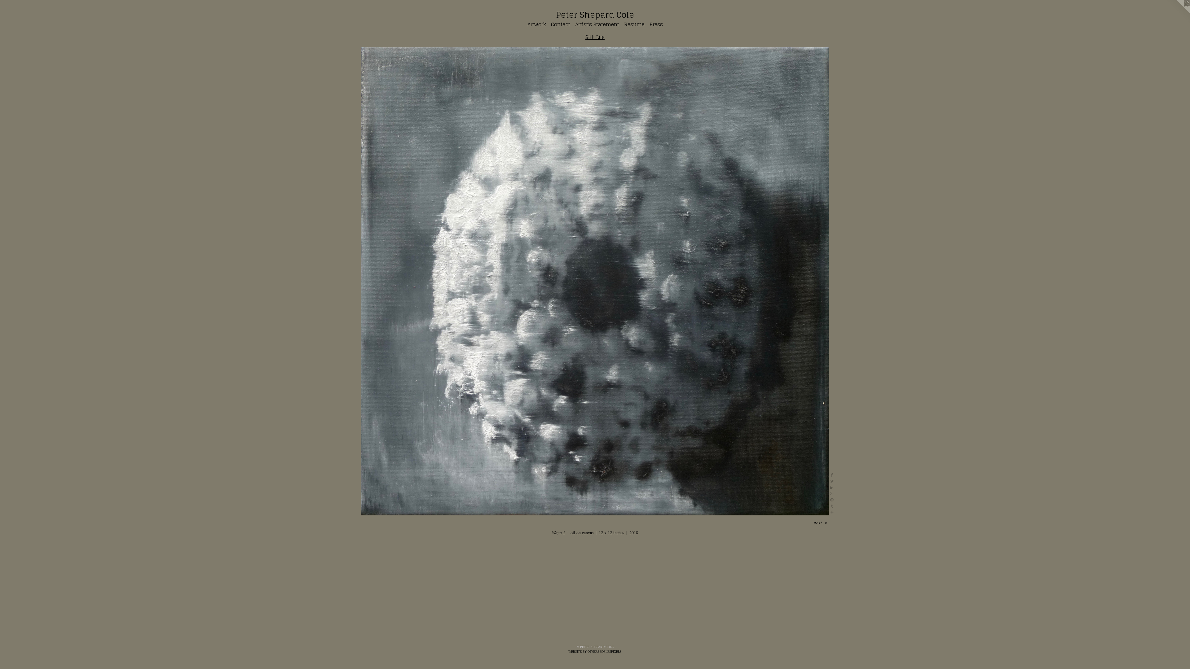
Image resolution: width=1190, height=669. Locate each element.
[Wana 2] (595, 281)
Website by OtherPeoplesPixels (595, 651)
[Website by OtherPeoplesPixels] (1177, 12)
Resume (634, 24)
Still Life (595, 37)
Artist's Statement (597, 24)
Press (656, 24)
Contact (560, 24)
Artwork (536, 24)
